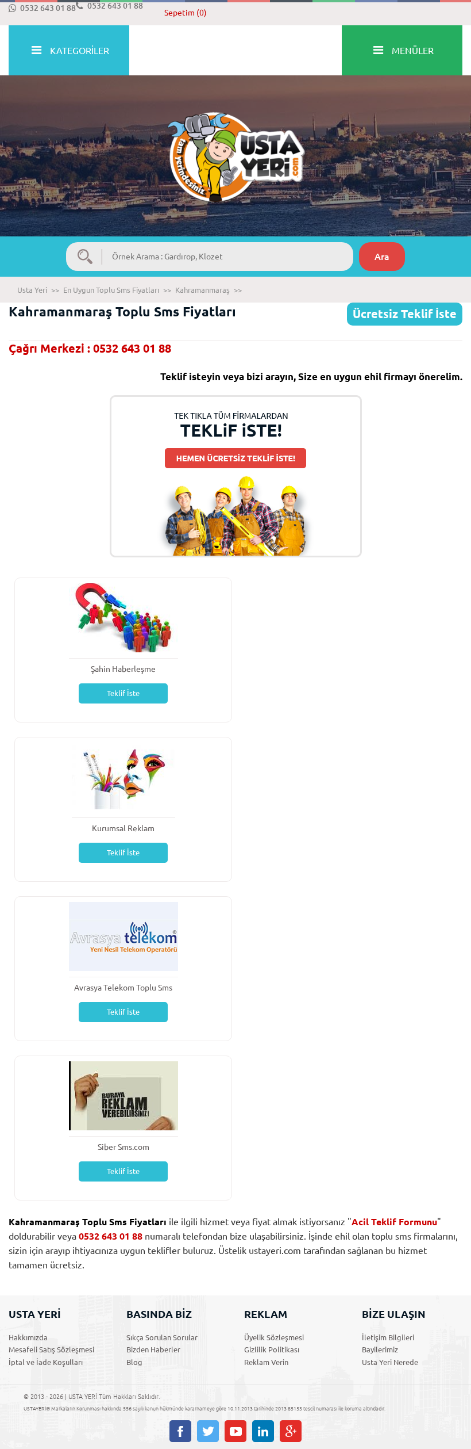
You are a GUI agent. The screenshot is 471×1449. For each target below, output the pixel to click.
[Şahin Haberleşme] (123, 617)
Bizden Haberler (153, 1349)
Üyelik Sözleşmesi (274, 1337)
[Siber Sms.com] (123, 1095)
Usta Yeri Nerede (390, 1362)
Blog (134, 1362)
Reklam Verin (266, 1362)
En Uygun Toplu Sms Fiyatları (111, 290)
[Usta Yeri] (235, 145)
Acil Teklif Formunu (394, 1222)
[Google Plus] (291, 1431)
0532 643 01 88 (48, 8)
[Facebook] (180, 1431)
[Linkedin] (263, 1431)
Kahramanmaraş (202, 290)
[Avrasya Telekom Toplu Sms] (123, 935)
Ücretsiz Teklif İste (405, 313)
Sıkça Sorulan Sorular (162, 1337)
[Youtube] (235, 1431)
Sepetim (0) (185, 12)
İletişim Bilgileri (388, 1337)
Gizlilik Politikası (271, 1349)
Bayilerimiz (380, 1349)
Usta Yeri (32, 290)
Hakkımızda (28, 1337)
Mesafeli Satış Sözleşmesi (51, 1349)
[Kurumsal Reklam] (123, 776)
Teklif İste (123, 693)
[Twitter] (208, 1431)
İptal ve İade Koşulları (46, 1362)
